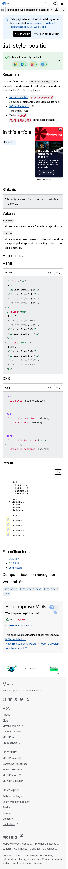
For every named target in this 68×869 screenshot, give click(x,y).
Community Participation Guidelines (34, 848)
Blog (5, 720)
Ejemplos (9, 142)
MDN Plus (8, 737)
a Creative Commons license (26, 863)
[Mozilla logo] (13, 836)
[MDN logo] (9, 684)
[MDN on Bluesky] (10, 699)
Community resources (15, 763)
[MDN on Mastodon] (21, 699)
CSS (6, 378)
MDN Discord (10, 775)
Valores (9, 213)
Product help (10, 742)
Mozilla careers (11, 725)
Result (8, 463)
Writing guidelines (12, 769)
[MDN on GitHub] (4, 699)
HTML (8, 263)
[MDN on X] (16, 699)
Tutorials (7, 813)
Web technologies (13, 796)
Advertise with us (12, 731)
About (6, 714)
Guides (6, 807)
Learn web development (16, 801)
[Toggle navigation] (62, 3)
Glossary (8, 818)
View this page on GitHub (19, 643)
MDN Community (12, 758)
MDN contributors (15, 639)
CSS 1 (12, 558)
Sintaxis (9, 189)
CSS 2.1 (13, 563)
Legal (6, 848)
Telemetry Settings (45, 843)
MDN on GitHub (12, 780)
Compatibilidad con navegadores (31, 574)
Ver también (13, 582)
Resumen (11, 74)
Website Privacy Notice (16, 843)
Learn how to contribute (19, 625)
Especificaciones (17, 551)
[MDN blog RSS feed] (27, 699)
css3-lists (14, 567)
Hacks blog (9, 824)
